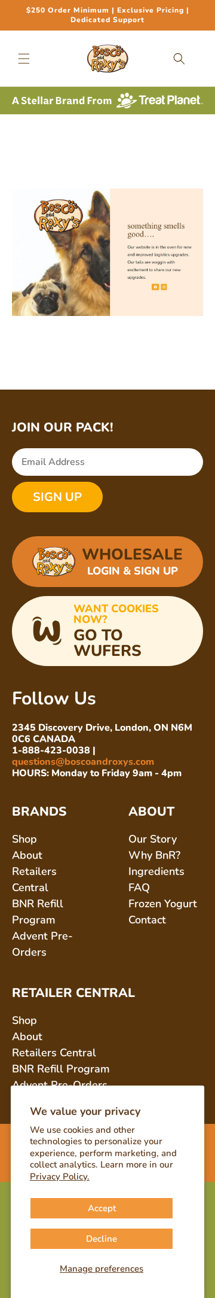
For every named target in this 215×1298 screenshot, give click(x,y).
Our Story (152, 839)
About (27, 855)
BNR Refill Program (61, 1069)
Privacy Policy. (60, 1177)
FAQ (139, 887)
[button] (24, 58)
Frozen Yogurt (162, 903)
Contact (147, 920)
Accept (102, 1208)
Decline (101, 1239)
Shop (24, 839)
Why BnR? (154, 855)
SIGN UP (57, 497)
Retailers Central (54, 1052)
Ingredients (156, 871)
